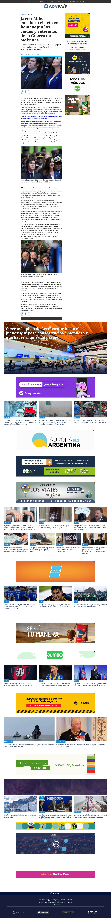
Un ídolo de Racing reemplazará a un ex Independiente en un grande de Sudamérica (19, 684)
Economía (66, 2)
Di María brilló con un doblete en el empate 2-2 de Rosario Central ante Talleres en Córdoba (55, 684)
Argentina (36, 2)
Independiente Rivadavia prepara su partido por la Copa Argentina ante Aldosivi (90, 605)
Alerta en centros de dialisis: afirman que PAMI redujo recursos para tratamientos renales (90, 816)
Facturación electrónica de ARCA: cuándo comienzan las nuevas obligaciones (68, 550)
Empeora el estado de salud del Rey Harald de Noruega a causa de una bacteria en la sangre (80, 745)
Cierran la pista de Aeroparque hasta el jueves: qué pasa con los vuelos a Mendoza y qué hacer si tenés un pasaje (47, 333)
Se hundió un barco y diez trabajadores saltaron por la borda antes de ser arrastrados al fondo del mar (29, 745)
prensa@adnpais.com (57, 901)
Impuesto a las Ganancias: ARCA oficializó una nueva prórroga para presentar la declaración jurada (16, 550)
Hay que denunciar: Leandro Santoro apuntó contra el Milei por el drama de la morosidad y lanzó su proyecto (90, 527)
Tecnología (72, 2)
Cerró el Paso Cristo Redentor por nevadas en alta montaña (20, 816)
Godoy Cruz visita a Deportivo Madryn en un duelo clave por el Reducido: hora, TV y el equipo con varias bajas (19, 606)
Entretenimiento (59, 2)
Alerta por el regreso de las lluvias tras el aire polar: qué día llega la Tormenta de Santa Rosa (90, 421)
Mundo (41, 2)
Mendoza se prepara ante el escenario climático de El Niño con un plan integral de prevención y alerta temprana (55, 817)
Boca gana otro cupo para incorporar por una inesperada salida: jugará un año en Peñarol (54, 605)
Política (46, 2)
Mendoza (30, 2)
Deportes (52, 2)
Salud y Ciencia (80, 2)
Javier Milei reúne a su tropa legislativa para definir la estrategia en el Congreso (54, 526)
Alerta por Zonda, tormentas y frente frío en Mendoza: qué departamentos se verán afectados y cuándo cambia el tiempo (54, 422)
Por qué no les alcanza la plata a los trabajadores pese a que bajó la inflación (42, 550)
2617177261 (58, 904)
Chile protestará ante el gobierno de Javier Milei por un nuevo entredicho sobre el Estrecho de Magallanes (94, 550)
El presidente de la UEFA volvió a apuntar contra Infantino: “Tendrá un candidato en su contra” (90, 684)
